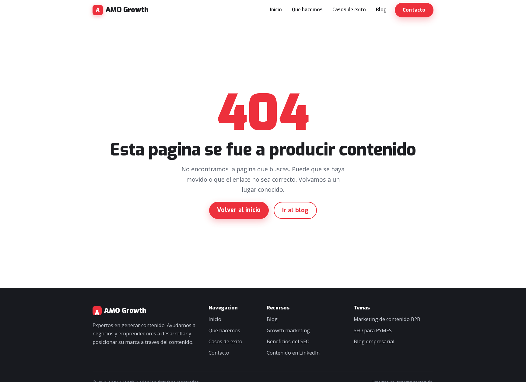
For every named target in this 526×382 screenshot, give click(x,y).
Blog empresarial (374, 341)
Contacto (414, 10)
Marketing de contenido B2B (387, 319)
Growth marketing (288, 330)
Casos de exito (349, 9)
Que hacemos (307, 9)
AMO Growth (127, 10)
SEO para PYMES (373, 330)
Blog (381, 9)
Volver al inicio (239, 210)
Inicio (276, 9)
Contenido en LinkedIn (293, 352)
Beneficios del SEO (288, 341)
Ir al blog (295, 210)
